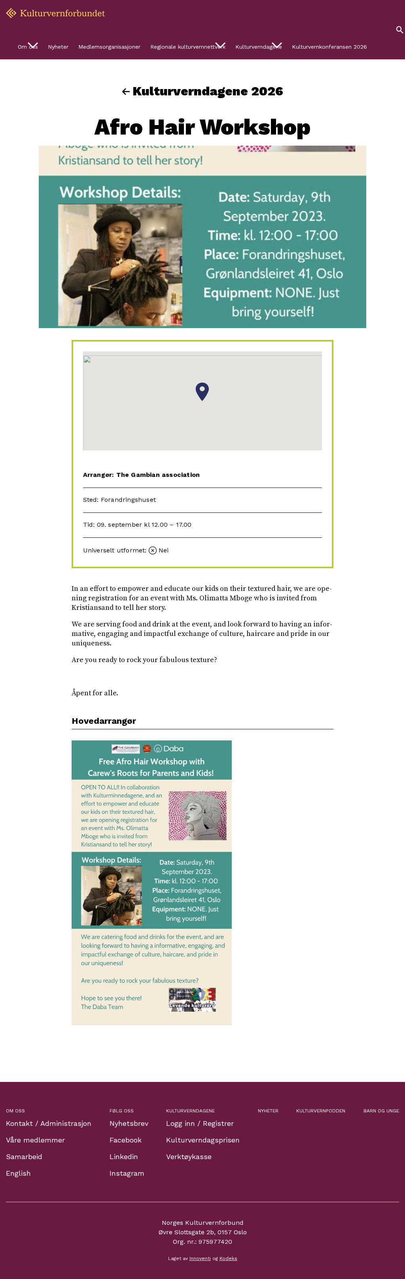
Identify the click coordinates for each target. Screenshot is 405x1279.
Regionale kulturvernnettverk (187, 47)
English (18, 1173)
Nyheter (58, 47)
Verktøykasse (189, 1156)
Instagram (127, 1173)
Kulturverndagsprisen (203, 1140)
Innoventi (200, 1258)
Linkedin (124, 1156)
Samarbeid (24, 1156)
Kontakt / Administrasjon (48, 1123)
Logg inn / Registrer (200, 1123)
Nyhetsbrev (129, 1123)
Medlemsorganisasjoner (109, 47)
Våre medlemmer (35, 1140)
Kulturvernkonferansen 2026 (329, 47)
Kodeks (228, 1258)
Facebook (126, 1140)
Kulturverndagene (258, 47)
